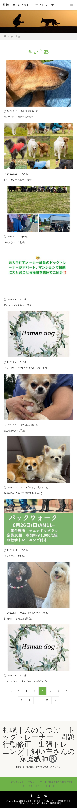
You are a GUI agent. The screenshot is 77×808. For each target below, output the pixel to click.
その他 (24, 174)
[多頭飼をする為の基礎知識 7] (38, 585)
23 (47, 700)
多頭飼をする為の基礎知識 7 (18, 618)
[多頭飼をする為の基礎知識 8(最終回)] (38, 459)
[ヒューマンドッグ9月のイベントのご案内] (38, 334)
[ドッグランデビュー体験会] (38, 146)
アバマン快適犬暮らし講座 (18, 305)
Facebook (31, 795)
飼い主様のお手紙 (29, 111)
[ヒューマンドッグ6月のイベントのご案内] (38, 647)
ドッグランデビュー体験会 (18, 179)
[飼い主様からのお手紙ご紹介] (38, 83)
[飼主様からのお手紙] (38, 397)
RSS (45, 795)
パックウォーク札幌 (14, 242)
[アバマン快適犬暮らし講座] (38, 271)
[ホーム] (5, 35)
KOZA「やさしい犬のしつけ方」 (37, 487)
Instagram (38, 795)
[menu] (72, 5)
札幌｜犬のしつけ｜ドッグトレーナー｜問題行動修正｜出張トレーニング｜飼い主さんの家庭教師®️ (38, 744)
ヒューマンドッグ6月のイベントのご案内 (25, 681)
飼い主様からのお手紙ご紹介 (19, 117)
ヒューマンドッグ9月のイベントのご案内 (25, 368)
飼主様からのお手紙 (14, 430)
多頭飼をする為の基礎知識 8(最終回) (23, 493)
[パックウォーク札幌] (38, 209)
